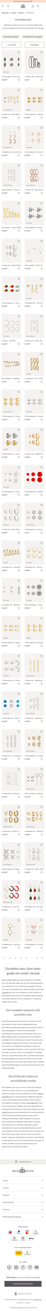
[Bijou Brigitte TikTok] (9, 1267)
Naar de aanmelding (23, 1284)
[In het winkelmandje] (18, 79)
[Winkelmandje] (43, 6)
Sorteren (34, 45)
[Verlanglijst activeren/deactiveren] (18, 52)
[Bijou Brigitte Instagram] (16, 1267)
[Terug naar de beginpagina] (23, 5)
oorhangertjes (32, 1103)
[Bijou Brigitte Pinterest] (29, 1267)
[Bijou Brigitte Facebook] (23, 1267)
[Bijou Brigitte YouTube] (36, 1267)
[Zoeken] (8, 6)
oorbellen (5, 992)
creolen (4, 1112)
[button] (32, 6)
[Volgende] (42, 958)
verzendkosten (37, 1299)
